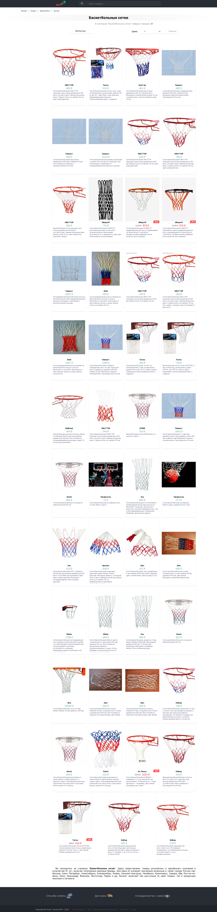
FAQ (89, 909)
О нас (133, 909)
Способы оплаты (56, 895)
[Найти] (82, 3)
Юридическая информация (105, 909)
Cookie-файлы (78, 909)
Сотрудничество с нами (149, 895)
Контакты (124, 909)
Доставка (100, 895)
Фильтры (80, 30)
